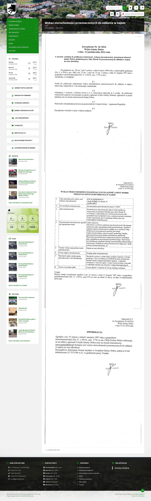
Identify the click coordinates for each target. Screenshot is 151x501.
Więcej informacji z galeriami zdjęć (20, 202)
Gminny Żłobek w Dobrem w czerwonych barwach (27, 182)
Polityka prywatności (85, 479)
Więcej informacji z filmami (18, 285)
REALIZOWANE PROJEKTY (23, 140)
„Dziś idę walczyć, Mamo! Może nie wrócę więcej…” (26, 331)
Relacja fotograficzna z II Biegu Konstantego (27, 171)
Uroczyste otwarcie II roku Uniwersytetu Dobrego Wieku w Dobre (27, 193)
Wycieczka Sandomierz (26, 159)
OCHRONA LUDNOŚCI (22, 103)
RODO (81, 476)
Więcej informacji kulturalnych (19, 341)
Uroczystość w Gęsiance (26, 297)
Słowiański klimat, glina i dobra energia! (26, 320)
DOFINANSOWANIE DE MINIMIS (25, 148)
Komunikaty (59, 28)
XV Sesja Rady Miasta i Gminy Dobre (25, 253)
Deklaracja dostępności (86, 470)
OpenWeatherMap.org (27, 496)
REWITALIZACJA (20, 133)
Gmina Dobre (122, 468)
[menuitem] (23, 21)
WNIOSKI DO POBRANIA (23, 95)
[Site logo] (22, 14)
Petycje (81, 485)
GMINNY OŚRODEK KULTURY (24, 110)
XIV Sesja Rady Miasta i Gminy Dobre (26, 275)
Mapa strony (83, 482)
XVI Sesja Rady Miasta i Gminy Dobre (26, 243)
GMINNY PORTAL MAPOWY (24, 88)
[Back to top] (142, 490)
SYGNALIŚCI (19, 125)
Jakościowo (141, 496)
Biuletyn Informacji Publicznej (134, 14)
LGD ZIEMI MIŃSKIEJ (22, 118)
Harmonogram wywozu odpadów (89, 473)
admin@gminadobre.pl (138, 494)
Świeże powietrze (84, 467)
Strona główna (49, 28)
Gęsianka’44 (22, 308)
